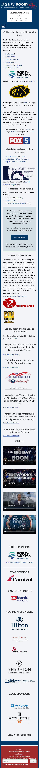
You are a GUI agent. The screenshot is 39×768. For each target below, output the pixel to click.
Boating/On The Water (13, 68)
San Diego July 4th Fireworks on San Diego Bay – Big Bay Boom (19, 5)
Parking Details (10, 201)
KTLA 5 (13, 132)
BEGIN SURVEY (19, 237)
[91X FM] (19, 99)
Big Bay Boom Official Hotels (15, 156)
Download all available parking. (16, 203)
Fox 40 (31, 132)
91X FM (33, 81)
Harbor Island (10, 57)
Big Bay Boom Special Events (15, 162)
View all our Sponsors (18, 388)
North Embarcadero (12, 59)
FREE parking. (19, 198)
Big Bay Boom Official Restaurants (17, 159)
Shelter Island (10, 54)
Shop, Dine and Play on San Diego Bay (19, 562)
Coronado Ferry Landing (13, 65)
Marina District (10, 62)
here (15, 339)
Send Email (18, 754)
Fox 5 (25, 103)
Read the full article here (11, 354)
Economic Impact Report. (18, 296)
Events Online (24, 764)
